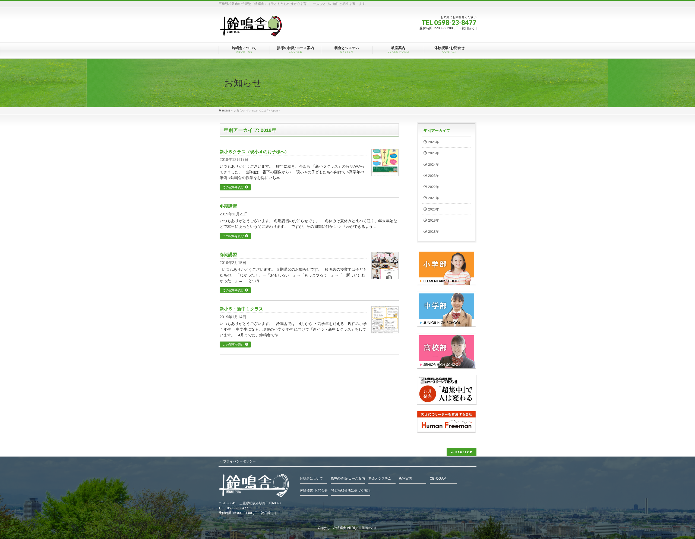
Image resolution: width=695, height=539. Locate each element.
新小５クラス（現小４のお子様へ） (254, 151)
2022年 (433, 187)
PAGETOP (463, 452)
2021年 (433, 198)
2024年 (433, 165)
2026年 (433, 142)
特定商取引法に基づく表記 (350, 490)
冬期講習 (228, 206)
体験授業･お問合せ (314, 490)
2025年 (433, 153)
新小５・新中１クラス (241, 309)
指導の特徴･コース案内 (348, 478)
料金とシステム (379, 478)
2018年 (433, 232)
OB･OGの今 (438, 478)
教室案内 (405, 478)
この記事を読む (233, 187)
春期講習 (228, 254)
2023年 (433, 176)
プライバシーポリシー (239, 461)
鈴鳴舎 (341, 528)
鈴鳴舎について (311, 478)
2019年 (433, 220)
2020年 (433, 209)
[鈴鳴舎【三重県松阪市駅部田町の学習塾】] (252, 30)
